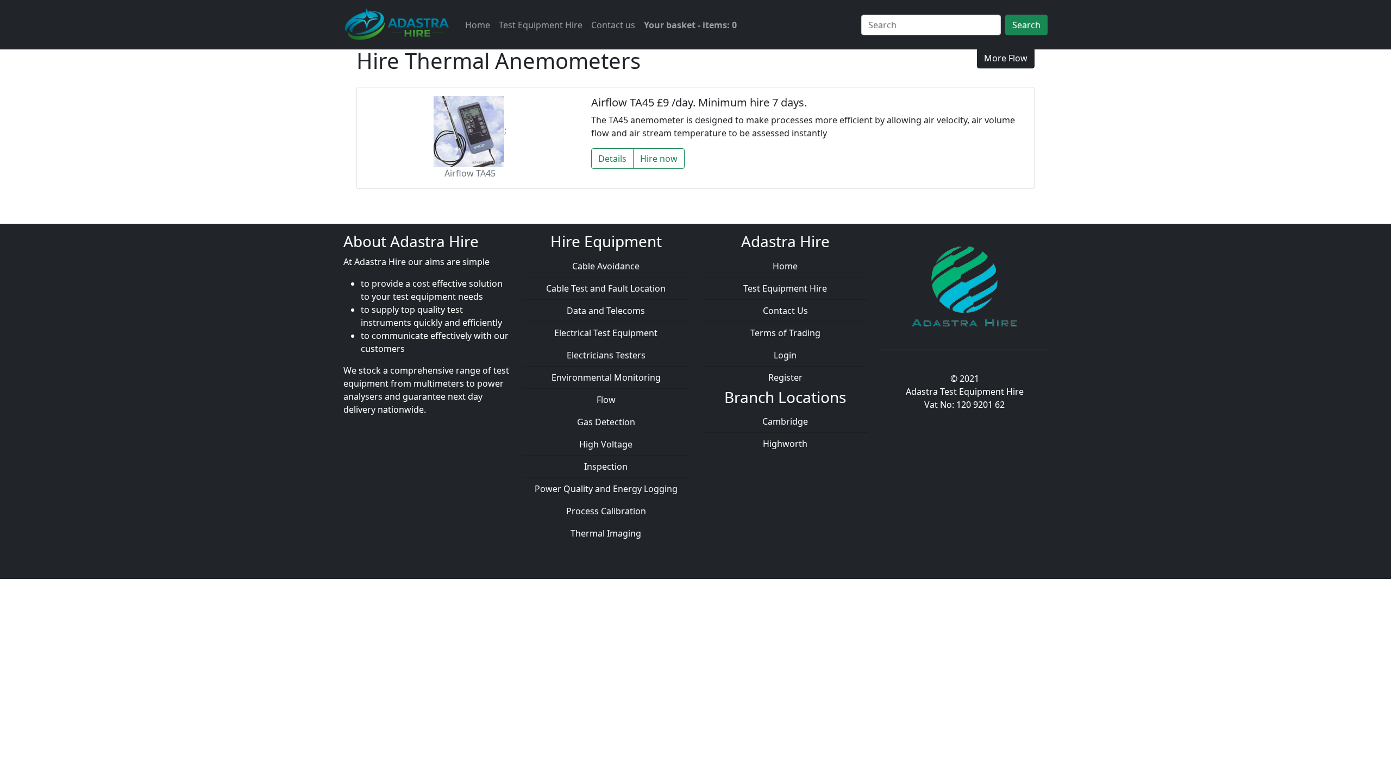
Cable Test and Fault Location (606, 288)
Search (1026, 25)
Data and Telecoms (606, 311)
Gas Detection (606, 422)
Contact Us (785, 311)
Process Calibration (606, 511)
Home (477, 25)
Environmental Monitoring (606, 377)
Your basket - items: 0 (690, 25)
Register (785, 377)
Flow (606, 400)
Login (785, 355)
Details (612, 159)
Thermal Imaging (606, 533)
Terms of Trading (785, 333)
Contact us (613, 25)
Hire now (659, 159)
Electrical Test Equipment (605, 333)
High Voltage (605, 444)
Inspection (606, 466)
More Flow (1005, 58)
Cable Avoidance (606, 266)
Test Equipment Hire (540, 25)
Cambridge (785, 421)
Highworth (785, 444)
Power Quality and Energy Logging (606, 489)
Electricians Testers (606, 355)
